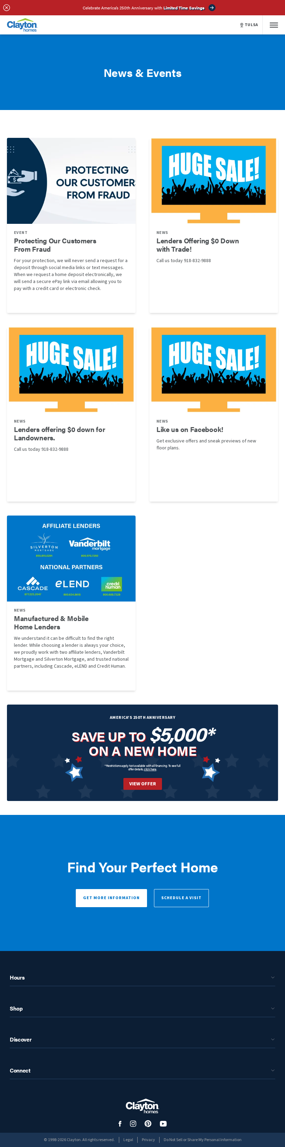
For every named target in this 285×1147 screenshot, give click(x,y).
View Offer (142, 783)
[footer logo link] (142, 1106)
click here (150, 769)
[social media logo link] (120, 1124)
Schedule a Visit (181, 898)
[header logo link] (22, 25)
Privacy (148, 1140)
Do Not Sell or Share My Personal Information (203, 1140)
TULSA (251, 25)
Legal (128, 1140)
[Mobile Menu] (274, 24)
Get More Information (111, 898)
